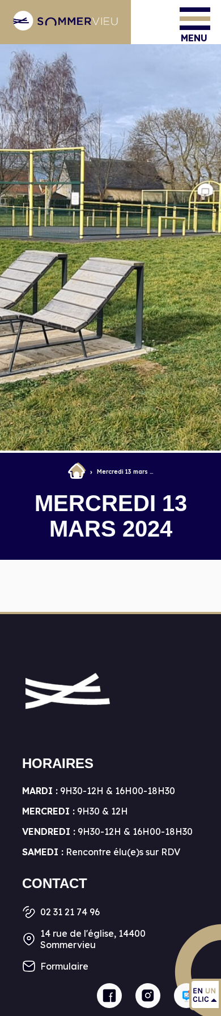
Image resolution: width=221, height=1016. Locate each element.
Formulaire (64, 966)
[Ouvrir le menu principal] (195, 18)
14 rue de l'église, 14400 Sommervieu (93, 939)
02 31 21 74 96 (70, 912)
